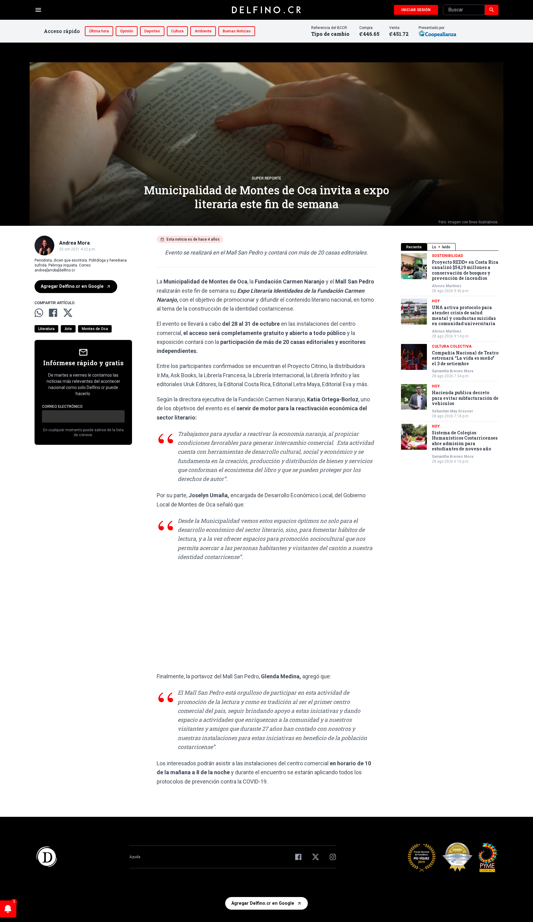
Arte (68, 329)
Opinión (126, 31)
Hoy (436, 301)
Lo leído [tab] (441, 247)
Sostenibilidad (447, 256)
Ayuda (134, 857)
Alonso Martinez (446, 286)
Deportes (152, 31)
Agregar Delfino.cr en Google (72, 286)
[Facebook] (298, 857)
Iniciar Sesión (416, 10)
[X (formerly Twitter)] (315, 857)
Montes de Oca (95, 329)
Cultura (177, 31)
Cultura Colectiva (452, 346)
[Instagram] (333, 857)
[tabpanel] (449, 358)
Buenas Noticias (237, 31)
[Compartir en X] (68, 313)
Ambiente (203, 31)
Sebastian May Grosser (452, 411)
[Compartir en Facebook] (53, 313)
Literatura (46, 329)
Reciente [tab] (414, 247)
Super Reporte (266, 178)
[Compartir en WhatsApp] (39, 312)
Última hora (99, 31)
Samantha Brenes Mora (452, 371)
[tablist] (449, 247)
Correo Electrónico (62, 406)
